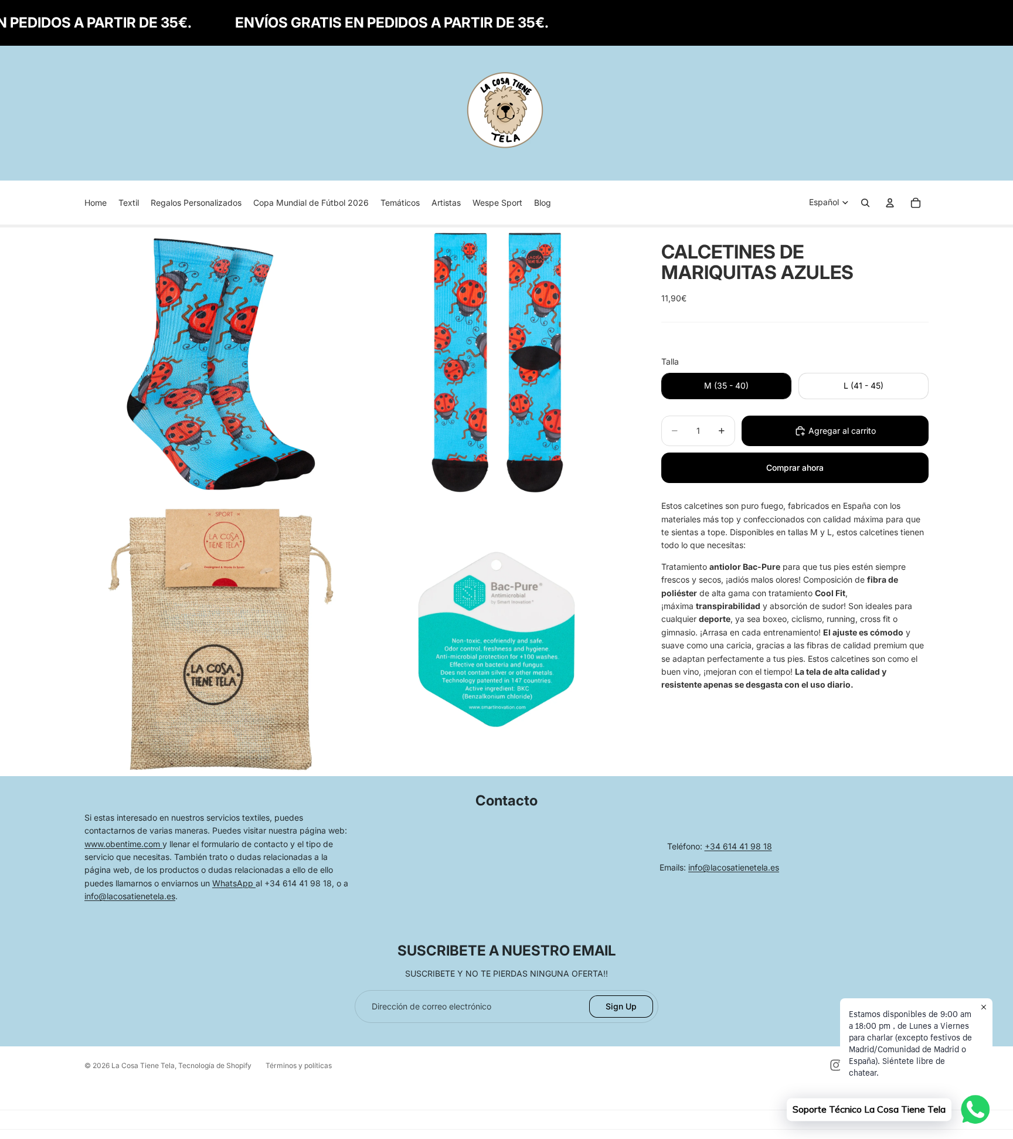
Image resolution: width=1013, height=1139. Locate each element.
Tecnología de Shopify (214, 1065)
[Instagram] (836, 1065)
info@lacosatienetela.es (129, 896)
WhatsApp (234, 883)
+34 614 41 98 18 (738, 846)
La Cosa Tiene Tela (143, 1065)
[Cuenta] (890, 203)
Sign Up (621, 1006)
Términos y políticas (299, 1065)
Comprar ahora (795, 467)
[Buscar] (865, 203)
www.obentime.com (123, 844)
